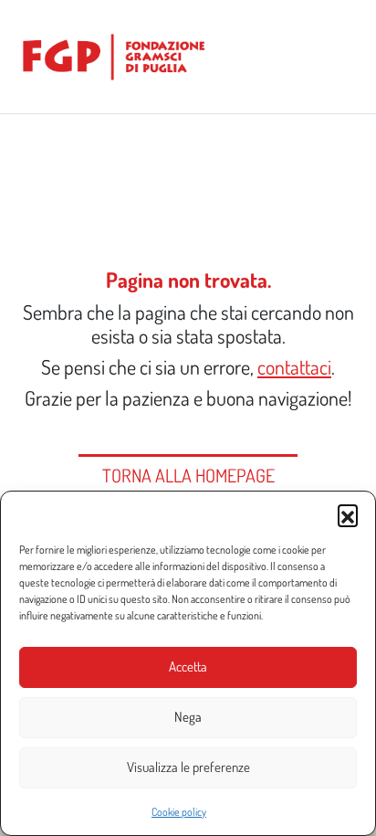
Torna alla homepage (188, 475)
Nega (188, 716)
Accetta (188, 666)
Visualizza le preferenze (188, 767)
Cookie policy (178, 812)
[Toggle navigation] (339, 56)
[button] (348, 514)
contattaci (294, 367)
